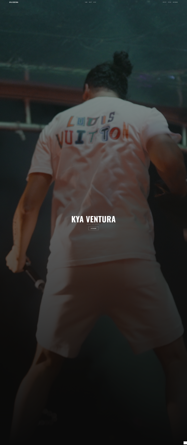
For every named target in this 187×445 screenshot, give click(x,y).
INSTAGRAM (175, 2)
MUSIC (90, 2)
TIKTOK (169, 2)
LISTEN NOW (93, 228)
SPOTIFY (164, 2)
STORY (94, 2)
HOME (86, 2)
